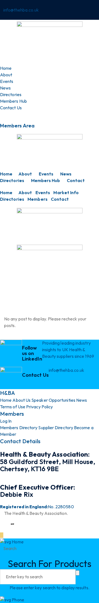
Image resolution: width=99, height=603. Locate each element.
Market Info (66, 192)
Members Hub (45, 180)
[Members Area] (1, 114)
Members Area (17, 125)
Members (38, 199)
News (66, 174)
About (25, 174)
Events (46, 174)
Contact (76, 180)
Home (6, 174)
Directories (12, 180)
